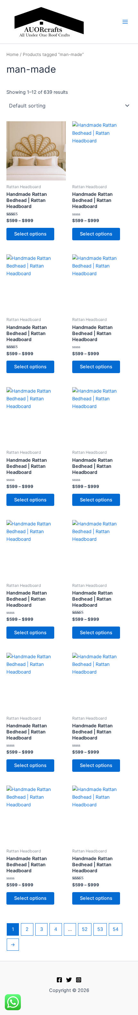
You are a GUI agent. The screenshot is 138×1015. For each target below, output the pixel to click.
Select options (30, 234)
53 (100, 929)
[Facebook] (59, 980)
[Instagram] (79, 980)
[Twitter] (69, 980)
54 (115, 929)
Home (12, 54)
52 (85, 929)
